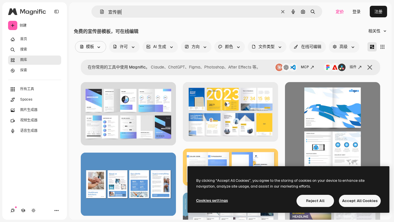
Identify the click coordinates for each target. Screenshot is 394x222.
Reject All (315, 200)
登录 (356, 11)
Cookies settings (212, 200)
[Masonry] (372, 46)
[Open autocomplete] (100, 12)
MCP (305, 67)
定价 (340, 11)
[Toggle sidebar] (56, 11)
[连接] (12, 210)
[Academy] (23, 210)
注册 (378, 11)
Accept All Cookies (360, 200)
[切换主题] (33, 210)
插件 (353, 67)
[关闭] (369, 67)
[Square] (382, 46)
